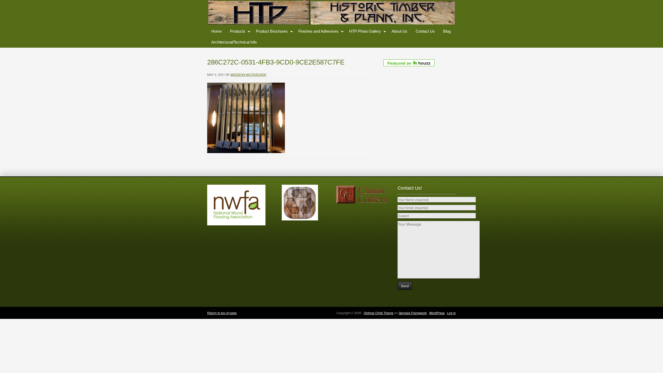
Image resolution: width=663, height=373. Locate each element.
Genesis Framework (413, 313)
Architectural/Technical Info (234, 42)
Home (216, 31)
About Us (399, 31)
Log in (451, 313)
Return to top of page (222, 313)
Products (235, 32)
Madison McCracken (248, 74)
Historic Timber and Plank (331, 13)
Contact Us (425, 31)
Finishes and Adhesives (316, 32)
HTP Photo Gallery (363, 32)
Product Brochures (270, 32)
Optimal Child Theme (378, 313)
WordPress (437, 313)
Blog (447, 31)
